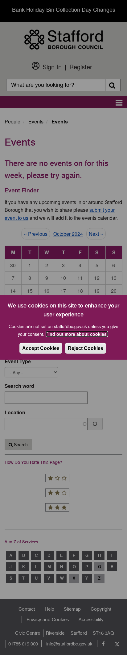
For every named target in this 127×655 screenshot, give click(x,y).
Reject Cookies (85, 348)
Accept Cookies (40, 348)
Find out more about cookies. (77, 334)
